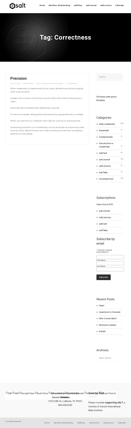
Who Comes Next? (108, 318)
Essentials (104, 130)
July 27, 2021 (15, 83)
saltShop (78, 5)
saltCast (103, 153)
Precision (18, 78)
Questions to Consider (110, 312)
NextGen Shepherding (59, 5)
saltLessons (106, 5)
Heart (101, 305)
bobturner (28, 83)
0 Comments (72, 83)
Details (102, 331)
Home (42, 5)
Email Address (102, 252)
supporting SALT (114, 402)
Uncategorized (106, 179)
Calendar (119, 5)
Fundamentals (106, 137)
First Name (100, 260)
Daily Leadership (44, 83)
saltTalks (103, 172)
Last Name (100, 266)
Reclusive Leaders (107, 325)
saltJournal (91, 5)
